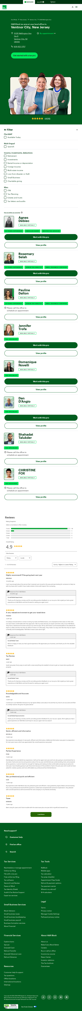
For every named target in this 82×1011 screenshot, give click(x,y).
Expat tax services (11, 895)
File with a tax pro (10, 874)
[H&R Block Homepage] (29, 2)
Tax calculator (46, 874)
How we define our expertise (12, 212)
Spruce (6, 945)
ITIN (9, 190)
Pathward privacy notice (50, 917)
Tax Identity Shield (11, 889)
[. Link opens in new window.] (11, 1006)
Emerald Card (9, 948)
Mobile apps (45, 871)
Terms (43, 908)
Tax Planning (13, 194)
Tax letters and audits (16, 201)
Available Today (14, 137)
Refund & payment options (51, 883)
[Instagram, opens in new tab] (55, 997)
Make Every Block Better (50, 945)
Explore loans (9, 942)
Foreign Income (14, 167)
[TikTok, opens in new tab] (43, 997)
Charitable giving (15, 181)
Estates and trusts (15, 198)
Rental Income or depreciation (20, 163)
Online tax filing (10, 871)
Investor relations (47, 960)
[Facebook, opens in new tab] (49, 997)
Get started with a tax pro (24, 55)
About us (44, 942)
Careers (44, 948)
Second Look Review (12, 883)
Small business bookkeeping (15, 917)
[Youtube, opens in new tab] (60, 997)
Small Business (14, 177)
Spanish (11, 146)
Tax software (9, 880)
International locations (12, 982)
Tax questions (9, 975)
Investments (13, 159)
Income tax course (48, 954)
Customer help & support (13, 972)
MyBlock (44, 868)
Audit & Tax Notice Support (14, 892)
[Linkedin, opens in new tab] (66, 997)
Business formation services (14, 923)
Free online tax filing (11, 877)
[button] (72, 7)
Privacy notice (46, 911)
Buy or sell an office (48, 951)
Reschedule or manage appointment (18, 868)
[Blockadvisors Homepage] (41, 2)
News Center (46, 957)
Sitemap (7, 985)
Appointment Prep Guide (50, 880)
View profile (41, 245)
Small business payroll (12, 920)
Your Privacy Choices (27, 1006)
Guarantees (45, 966)
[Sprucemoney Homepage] (53, 2)
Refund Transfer (10, 951)
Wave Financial (9, 926)
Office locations (10, 979)
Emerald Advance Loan (13, 954)
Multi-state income (15, 170)
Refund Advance (10, 957)
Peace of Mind (9, 886)
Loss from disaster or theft (19, 174)
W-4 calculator (46, 892)
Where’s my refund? (48, 889)
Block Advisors (9, 911)
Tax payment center (48, 886)
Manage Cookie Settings (50, 914)
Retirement (12, 156)
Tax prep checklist (47, 877)
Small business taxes (12, 914)
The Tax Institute (47, 963)
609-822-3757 (19, 46)
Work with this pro (41, 237)
